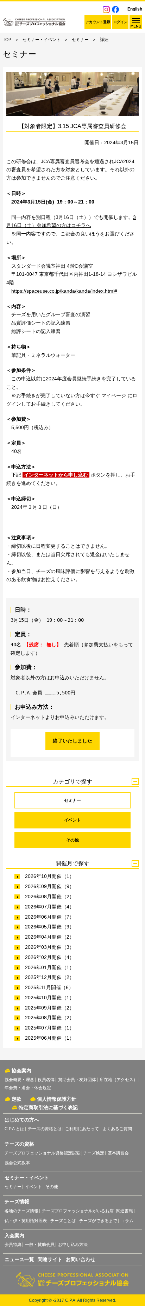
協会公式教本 (17, 1162)
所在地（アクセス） (119, 1079)
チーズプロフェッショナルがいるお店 (78, 1210)
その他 (72, 840)
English (134, 9)
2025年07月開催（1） (49, 1028)
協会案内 (21, 1070)
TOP (7, 39)
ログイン (120, 22)
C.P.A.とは (14, 1128)
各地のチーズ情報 (21, 1210)
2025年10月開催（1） (49, 997)
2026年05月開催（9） (49, 926)
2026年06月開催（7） (49, 917)
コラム (127, 1220)
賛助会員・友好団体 (77, 1079)
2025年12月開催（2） (49, 977)
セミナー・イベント (42, 39)
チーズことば (63, 1220)
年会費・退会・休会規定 (28, 1087)
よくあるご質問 (117, 1128)
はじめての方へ (22, 1119)
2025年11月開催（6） (49, 987)
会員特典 (13, 1244)
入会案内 (14, 1235)
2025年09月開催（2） (49, 1008)
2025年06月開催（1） (49, 1038)
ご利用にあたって (82, 1128)
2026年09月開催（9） (49, 886)
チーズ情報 (17, 1201)
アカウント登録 (98, 22)
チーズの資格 (19, 1144)
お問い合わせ (80, 1259)
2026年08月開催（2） (49, 896)
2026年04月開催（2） (49, 937)
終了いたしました (72, 741)
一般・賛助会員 (40, 1244)
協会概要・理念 (19, 1079)
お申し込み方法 (73, 1244)
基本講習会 (118, 1153)
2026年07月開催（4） (49, 906)
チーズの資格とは (45, 1128)
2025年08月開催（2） (49, 1017)
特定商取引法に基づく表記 (48, 1107)
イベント (72, 820)
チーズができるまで (98, 1220)
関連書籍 (124, 1210)
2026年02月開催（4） (49, 957)
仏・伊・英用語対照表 (26, 1220)
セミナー (80, 39)
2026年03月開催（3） (49, 947)
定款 (16, 1099)
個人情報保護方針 (56, 1099)
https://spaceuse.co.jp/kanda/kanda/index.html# (64, 291)
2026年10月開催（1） (49, 876)
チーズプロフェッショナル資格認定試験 (43, 1153)
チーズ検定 (93, 1153)
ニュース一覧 (19, 1259)
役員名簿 (46, 1079)
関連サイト (50, 1259)
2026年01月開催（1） (49, 967)
